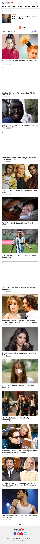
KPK (33, 6)
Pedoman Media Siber (27, 538)
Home (4, 6)
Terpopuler (12, 6)
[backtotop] (20, 525)
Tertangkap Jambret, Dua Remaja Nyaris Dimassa (24, 18)
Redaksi (9, 538)
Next (24, 27)
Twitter (26, 536)
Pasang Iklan (16, 538)
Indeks (20, 6)
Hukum (27, 6)
